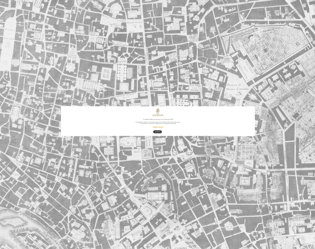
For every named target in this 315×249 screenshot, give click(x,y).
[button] (157, 131)
